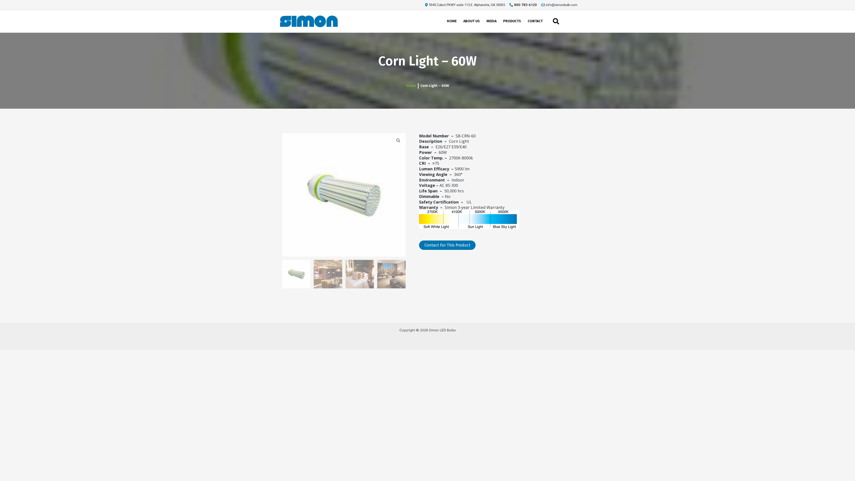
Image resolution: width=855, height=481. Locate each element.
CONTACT (535, 21)
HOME (452, 21)
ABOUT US (471, 21)
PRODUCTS (512, 21)
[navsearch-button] (556, 21)
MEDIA (492, 21)
